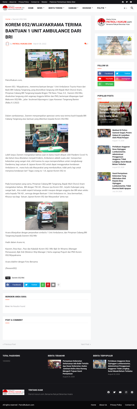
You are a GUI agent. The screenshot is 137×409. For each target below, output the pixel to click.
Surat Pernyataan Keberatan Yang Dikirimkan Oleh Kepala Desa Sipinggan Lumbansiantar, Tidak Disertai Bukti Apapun (121, 180)
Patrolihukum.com (26, 405)
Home (5, 2)
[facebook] (123, 2)
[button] (125, 8)
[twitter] (127, 2)
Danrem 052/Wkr (19, 19)
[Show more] (58, 285)
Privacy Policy (24, 2)
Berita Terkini (55, 8)
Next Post (85, 344)
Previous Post (10, 344)
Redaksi (44, 2)
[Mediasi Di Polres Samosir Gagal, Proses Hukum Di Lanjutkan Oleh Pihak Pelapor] (104, 133)
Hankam (72, 8)
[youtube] (131, 2)
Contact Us (35, 2)
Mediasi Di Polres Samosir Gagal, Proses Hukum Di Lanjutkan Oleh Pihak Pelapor (122, 134)
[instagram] (126, 392)
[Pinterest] (48, 285)
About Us (12, 2)
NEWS (39, 8)
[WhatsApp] (43, 285)
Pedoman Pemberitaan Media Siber (62, 2)
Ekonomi (87, 8)
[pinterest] (132, 392)
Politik (100, 8)
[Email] (53, 285)
